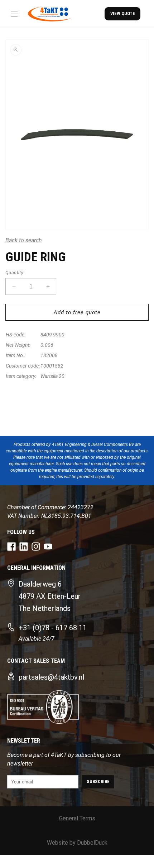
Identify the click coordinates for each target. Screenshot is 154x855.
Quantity (14, 272)
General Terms (77, 818)
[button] (14, 14)
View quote (122, 13)
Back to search (23, 240)
